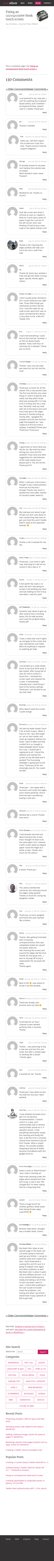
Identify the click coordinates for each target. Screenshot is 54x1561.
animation (25, 1400)
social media (28, 1375)
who (22, 3)
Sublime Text (14, 1381)
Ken (20, 883)
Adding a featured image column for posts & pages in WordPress (25, 1435)
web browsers (35, 1387)
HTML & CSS (40, 1369)
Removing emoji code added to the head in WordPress (25, 1427)
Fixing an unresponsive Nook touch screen (24, 1475)
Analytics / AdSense (35, 1381)
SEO (29, 1369)
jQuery (42, 1362)
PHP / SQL (29, 1362)
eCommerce (13, 1393)
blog (38, 3)
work (30, 3)
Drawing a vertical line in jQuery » (30, 1326)
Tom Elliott (14, 15)
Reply (44, 112)
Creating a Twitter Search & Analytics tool (24, 1450)
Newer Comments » (37, 89)
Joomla (41, 1393)
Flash (42, 1375)
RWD (11, 1400)
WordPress (13, 1362)
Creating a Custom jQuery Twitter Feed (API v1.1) (27, 1462)
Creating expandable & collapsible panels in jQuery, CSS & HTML (25, 1481)
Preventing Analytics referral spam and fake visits (25, 1420)
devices (40, 1400)
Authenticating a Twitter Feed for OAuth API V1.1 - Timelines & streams (25, 1468)
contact (47, 3)
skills (17, 1539)
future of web (27, 1406)
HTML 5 (14, 1387)
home (8, 1539)
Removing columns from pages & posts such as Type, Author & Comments (26, 1443)
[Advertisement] (27, 46)
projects (26, 1539)
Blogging (29, 1393)
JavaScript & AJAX (15, 1369)
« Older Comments (16, 89)
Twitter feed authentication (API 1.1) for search (26, 1488)
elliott (10, 3)
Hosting (12, 1375)
